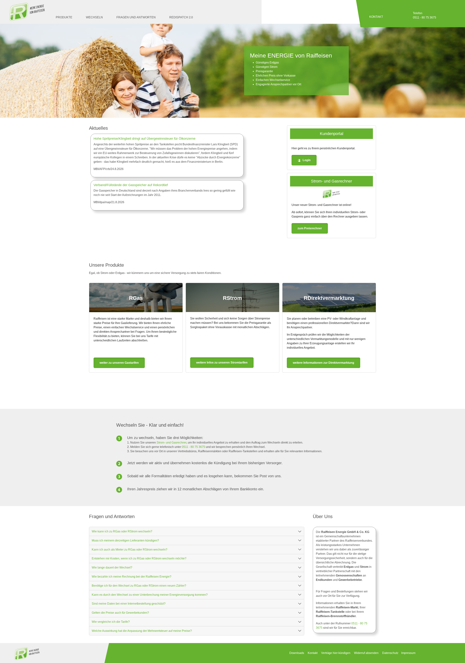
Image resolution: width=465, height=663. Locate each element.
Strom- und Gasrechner (331, 181)
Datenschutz (390, 652)
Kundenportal (331, 133)
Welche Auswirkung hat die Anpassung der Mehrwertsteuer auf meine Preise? (142, 630)
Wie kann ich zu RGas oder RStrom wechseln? (122, 531)
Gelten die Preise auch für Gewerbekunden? (120, 612)
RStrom (232, 298)
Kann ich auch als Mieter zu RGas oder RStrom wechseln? (129, 549)
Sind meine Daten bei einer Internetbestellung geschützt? (128, 603)
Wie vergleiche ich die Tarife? (111, 621)
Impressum (408, 652)
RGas (136, 298)
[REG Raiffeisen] (27, 12)
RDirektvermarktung (329, 298)
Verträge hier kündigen (335, 652)
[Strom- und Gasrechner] (331, 193)
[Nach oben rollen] (457, 655)
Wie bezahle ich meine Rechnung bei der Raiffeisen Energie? (131, 576)
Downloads (296, 652)
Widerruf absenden (366, 652)
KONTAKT (376, 16)
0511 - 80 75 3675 (193, 446)
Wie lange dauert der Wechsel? (112, 567)
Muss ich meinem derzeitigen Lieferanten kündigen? (125, 540)
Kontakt (313, 652)
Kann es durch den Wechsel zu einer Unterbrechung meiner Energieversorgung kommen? (150, 594)
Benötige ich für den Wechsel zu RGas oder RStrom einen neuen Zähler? (139, 585)
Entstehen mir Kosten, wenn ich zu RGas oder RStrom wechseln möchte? (139, 558)
